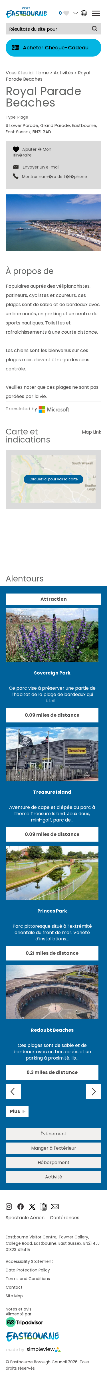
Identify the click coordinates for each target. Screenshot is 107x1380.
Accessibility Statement (29, 1261)
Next (93, 1091)
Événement (53, 1133)
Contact (14, 1287)
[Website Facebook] (20, 1208)
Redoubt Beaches (52, 1030)
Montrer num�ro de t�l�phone (54, 176)
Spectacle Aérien (25, 1217)
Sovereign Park (52, 673)
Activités (63, 72)
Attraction (54, 599)
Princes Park (52, 911)
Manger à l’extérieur (53, 1148)
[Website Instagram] (9, 1208)
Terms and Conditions (28, 1279)
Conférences (64, 1217)
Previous (13, 1091)
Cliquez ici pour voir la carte (53, 479)
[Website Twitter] (32, 1208)
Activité (53, 1177)
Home (42, 72)
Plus (15, 1111)
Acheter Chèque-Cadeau (55, 47)
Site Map (14, 1296)
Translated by (22, 408)
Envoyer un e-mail (41, 167)
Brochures (43, 1207)
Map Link (91, 432)
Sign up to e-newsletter (55, 1206)
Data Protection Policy (28, 1270)
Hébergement (54, 1162)
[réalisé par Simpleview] (33, 1350)
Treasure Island (52, 792)
